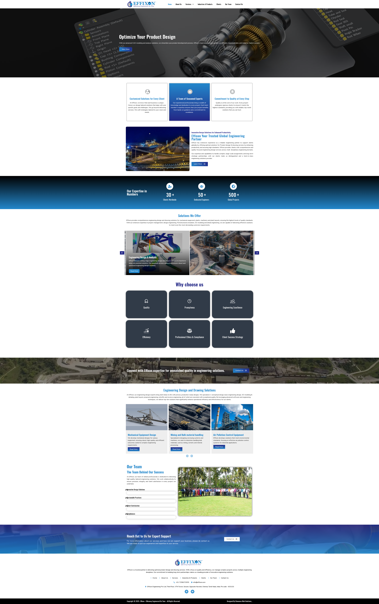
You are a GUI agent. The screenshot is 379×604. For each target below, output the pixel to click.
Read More (134, 449)
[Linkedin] (186, 591)
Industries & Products (205, 4)
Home (170, 4)
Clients (218, 4)
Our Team (228, 4)
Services (188, 4)
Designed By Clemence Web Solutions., (239, 601)
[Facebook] (192, 591)
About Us (179, 4)
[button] (122, 253)
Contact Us (239, 4)
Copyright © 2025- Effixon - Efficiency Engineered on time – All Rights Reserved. (153, 601)
